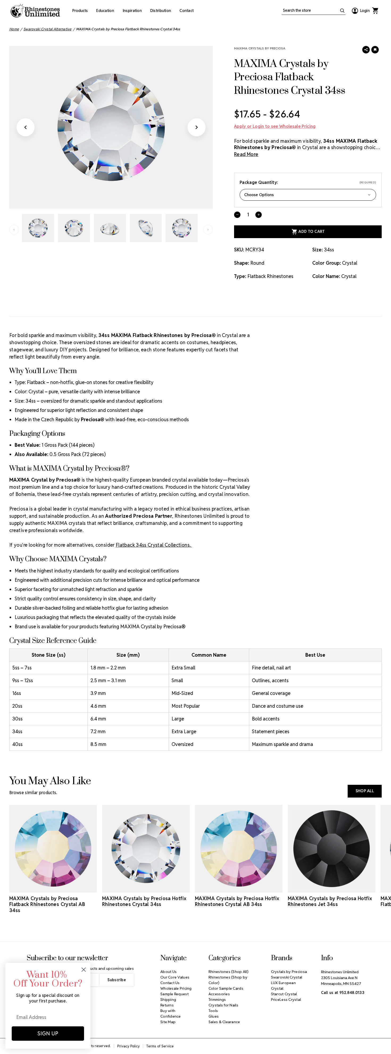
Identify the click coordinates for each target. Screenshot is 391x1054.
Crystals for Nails (223, 1005)
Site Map (168, 1021)
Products (80, 10)
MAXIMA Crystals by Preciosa (259, 48)
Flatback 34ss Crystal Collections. (154, 545)
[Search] (342, 10)
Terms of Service (160, 1046)
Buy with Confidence (170, 1013)
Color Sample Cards (226, 988)
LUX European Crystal (283, 985)
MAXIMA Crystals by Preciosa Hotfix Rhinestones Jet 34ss (330, 901)
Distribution (160, 10)
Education (105, 10)
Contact (187, 10)
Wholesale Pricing (176, 988)
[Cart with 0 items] (375, 10)
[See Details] (53, 887)
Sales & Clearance (224, 1021)
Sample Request (174, 994)
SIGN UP (48, 1033)
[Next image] (197, 127)
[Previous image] (25, 127)
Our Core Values (174, 977)
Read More (246, 154)
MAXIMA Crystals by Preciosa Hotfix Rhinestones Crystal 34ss (144, 901)
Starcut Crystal (284, 994)
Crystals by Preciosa (289, 971)
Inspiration (132, 10)
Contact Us (170, 982)
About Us (168, 971)
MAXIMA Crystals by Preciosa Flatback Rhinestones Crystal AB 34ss (47, 904)
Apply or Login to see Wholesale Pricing (274, 126)
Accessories (219, 994)
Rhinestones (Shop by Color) (228, 980)
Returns (167, 1005)
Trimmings (217, 999)
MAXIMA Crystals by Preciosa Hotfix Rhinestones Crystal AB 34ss (237, 901)
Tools (213, 1010)
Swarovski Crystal (286, 977)
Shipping (168, 999)
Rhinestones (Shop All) (228, 971)
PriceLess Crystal (286, 999)
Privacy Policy (128, 1046)
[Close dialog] (83, 969)
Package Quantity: (308, 182)
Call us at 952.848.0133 (342, 992)
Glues (214, 1016)
